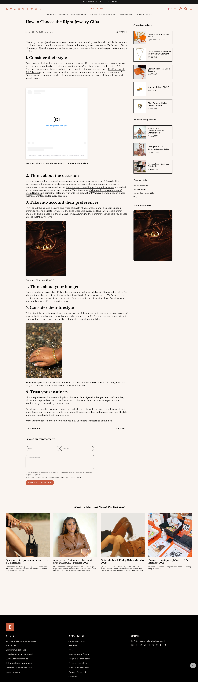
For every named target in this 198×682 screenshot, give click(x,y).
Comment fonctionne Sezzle (19, 668)
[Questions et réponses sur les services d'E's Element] (28, 535)
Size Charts (11, 645)
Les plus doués (139, 189)
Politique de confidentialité (61, 473)
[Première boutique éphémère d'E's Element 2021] (170, 535)
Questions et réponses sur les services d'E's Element (27, 561)
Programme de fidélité (79, 654)
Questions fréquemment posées (21, 641)
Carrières (73, 677)
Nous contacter (13, 672)
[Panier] (191, 9)
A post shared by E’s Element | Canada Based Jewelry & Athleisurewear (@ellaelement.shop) (61, 155)
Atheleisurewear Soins (79, 668)
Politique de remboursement (19, 663)
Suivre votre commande (17, 659)
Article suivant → (121, 428)
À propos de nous (77, 641)
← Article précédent (33, 428)
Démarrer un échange (16, 650)
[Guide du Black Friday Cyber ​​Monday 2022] (123, 535)
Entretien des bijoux (78, 663)
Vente (135, 197)
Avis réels (73, 645)
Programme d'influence (79, 659)
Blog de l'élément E (78, 672)
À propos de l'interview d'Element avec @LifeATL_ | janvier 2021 (72, 561)
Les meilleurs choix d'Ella (143, 193)
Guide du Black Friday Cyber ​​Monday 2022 (122, 561)
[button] (185, 9)
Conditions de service (82, 473)
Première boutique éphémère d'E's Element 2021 (168, 561)
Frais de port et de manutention (20, 654)
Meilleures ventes (140, 186)
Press (71, 650)
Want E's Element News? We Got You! (99, 507)
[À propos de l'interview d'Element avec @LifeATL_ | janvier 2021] (75, 535)
